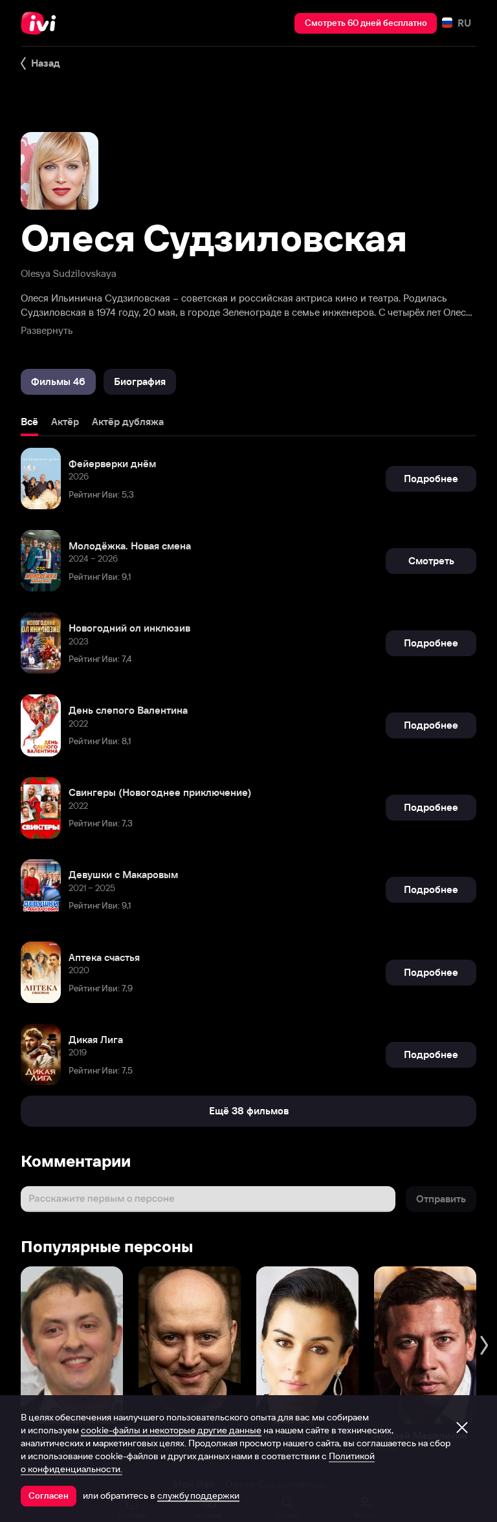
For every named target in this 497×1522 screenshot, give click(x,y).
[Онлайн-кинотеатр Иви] (42, 23)
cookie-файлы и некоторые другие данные (171, 1430)
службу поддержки (198, 1495)
